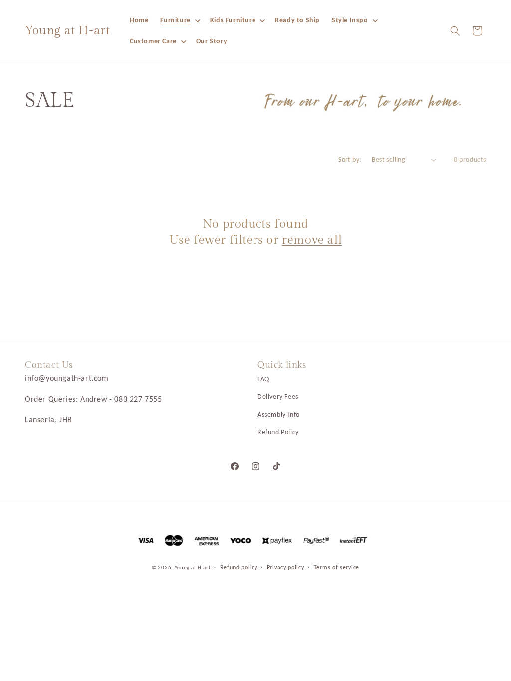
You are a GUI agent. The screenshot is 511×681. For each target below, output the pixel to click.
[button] (179, 20)
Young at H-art (194, 567)
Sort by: (349, 159)
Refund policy (238, 567)
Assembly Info (278, 414)
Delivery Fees (277, 396)
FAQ (263, 379)
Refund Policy (278, 432)
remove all (312, 240)
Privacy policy (285, 567)
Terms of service (336, 567)
